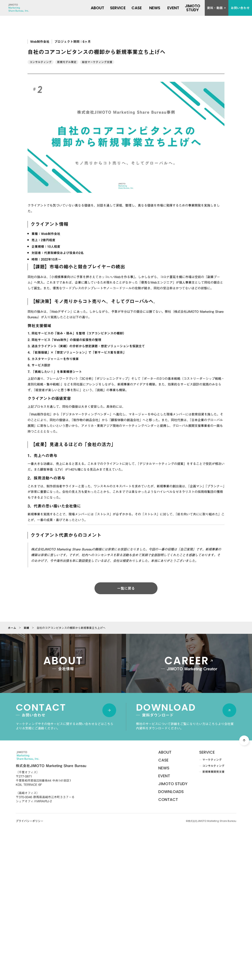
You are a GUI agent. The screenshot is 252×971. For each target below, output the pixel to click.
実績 (26, 628)
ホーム (12, 628)
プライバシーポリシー (29, 821)
